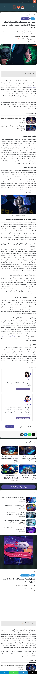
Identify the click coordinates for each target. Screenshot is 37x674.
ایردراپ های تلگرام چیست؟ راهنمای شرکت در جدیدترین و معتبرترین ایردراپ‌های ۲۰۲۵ (11, 477)
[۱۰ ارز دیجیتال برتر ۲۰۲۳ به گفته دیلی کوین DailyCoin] (31, 507)
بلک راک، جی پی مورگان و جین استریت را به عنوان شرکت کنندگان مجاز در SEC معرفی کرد (13, 513)
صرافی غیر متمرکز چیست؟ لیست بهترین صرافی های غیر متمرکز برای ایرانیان (9, 458)
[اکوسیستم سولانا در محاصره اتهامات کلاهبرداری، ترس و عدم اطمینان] (31, 530)
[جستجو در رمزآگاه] (4, 8)
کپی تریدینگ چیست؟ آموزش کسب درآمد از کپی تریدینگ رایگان (13, 127)
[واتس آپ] (29, 434)
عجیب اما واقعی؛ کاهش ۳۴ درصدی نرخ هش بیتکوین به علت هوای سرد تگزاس (14, 521)
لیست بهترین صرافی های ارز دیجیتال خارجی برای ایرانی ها (29, 476)
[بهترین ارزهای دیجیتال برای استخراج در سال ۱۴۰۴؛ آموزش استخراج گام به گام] (27, 450)
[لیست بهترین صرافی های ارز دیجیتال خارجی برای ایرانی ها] (27, 469)
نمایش (23, 74)
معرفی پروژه (28, 15)
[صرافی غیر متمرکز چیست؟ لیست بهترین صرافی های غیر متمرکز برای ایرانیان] (9, 450)
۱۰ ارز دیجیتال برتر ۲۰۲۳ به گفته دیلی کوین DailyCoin (15, 506)
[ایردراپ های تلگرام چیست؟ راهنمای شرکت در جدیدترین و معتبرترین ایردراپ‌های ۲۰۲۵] (9, 469)
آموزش (32, 18)
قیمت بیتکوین (16, 145)
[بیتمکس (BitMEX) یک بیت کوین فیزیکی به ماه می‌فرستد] (31, 500)
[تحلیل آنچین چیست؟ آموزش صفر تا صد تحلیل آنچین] (31, 120)
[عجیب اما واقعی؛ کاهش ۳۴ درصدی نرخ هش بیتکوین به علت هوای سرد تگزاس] (31, 522)
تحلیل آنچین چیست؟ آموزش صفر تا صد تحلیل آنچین (13, 119)
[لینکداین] (23, 672)
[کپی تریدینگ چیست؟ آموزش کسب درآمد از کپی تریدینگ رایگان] (31, 128)
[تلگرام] (26, 434)
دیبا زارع (32, 36)
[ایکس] (33, 434)
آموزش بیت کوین (25, 18)
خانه (33, 15)
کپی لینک (9, 426)
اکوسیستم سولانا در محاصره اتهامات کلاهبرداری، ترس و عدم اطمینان (13, 528)
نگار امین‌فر (24, 36)
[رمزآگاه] (18, 7)
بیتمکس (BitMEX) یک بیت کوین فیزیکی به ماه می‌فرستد (13, 498)
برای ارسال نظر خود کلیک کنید (18, 486)
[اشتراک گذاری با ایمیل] (22, 434)
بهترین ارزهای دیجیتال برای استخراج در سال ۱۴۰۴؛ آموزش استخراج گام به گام (29, 458)
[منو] (33, 8)
